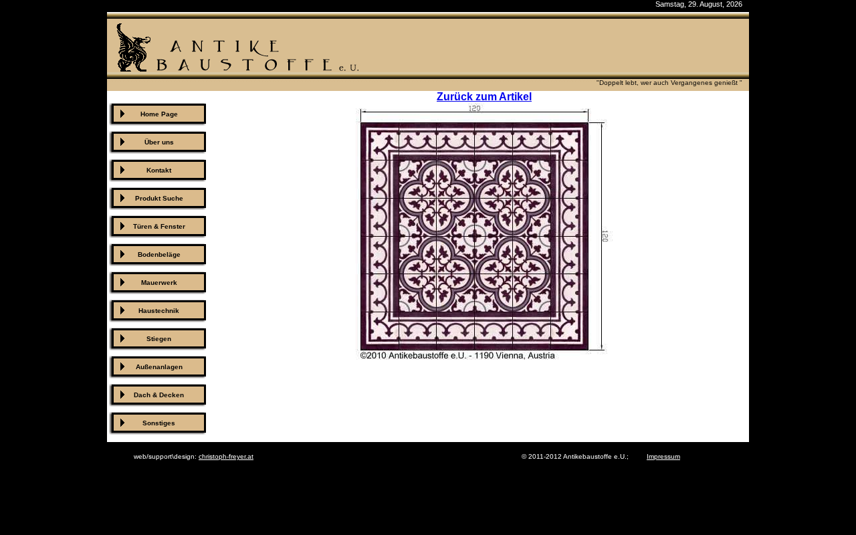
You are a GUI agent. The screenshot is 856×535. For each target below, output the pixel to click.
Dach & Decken (159, 395)
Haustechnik (158, 310)
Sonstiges (158, 423)
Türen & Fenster (159, 226)
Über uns (159, 142)
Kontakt (158, 170)
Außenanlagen (159, 366)
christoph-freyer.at (226, 456)
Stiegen (158, 338)
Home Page (159, 114)
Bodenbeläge (159, 254)
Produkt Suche (159, 198)
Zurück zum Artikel (484, 96)
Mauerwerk (159, 282)
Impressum (663, 456)
